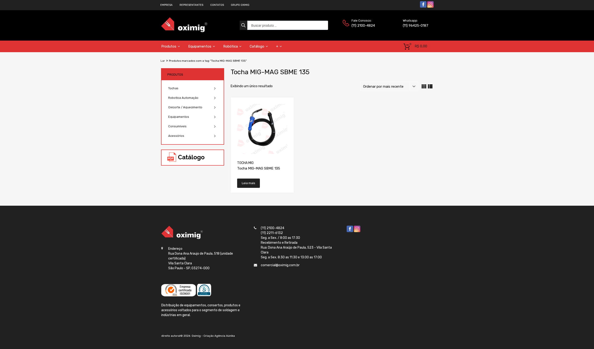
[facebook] (423, 6)
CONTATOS (217, 4)
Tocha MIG (245, 163)
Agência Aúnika (224, 335)
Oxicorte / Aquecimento (185, 107)
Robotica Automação (183, 97)
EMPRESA (166, 4)
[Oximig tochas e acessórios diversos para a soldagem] (184, 31)
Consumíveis (177, 126)
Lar (163, 60)
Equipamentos (199, 46)
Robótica (230, 46)
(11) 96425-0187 (414, 25)
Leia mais (248, 183)
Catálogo (257, 46)
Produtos (168, 46)
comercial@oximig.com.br (280, 265)
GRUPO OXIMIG (240, 4)
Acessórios (176, 136)
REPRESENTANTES (191, 4)
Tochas (173, 88)
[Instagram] (430, 6)
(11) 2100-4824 (363, 25)
